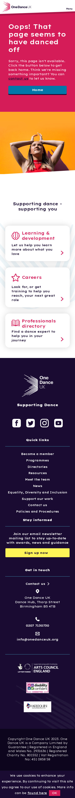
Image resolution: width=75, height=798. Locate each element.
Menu (69, 8)
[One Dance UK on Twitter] (30, 423)
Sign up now (36, 553)
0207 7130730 (37, 625)
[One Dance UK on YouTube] (58, 423)
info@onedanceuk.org (37, 639)
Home (37, 90)
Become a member (37, 454)
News (37, 486)
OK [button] (54, 793)
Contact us (37, 505)
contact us (18, 78)
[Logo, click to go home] (18, 7)
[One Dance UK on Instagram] (44, 423)
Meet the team (37, 479)
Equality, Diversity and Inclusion (37, 492)
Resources (37, 473)
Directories (37, 467)
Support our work (37, 499)
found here (37, 793)
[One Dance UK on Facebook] (16, 423)
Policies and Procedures (37, 511)
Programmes (37, 460)
